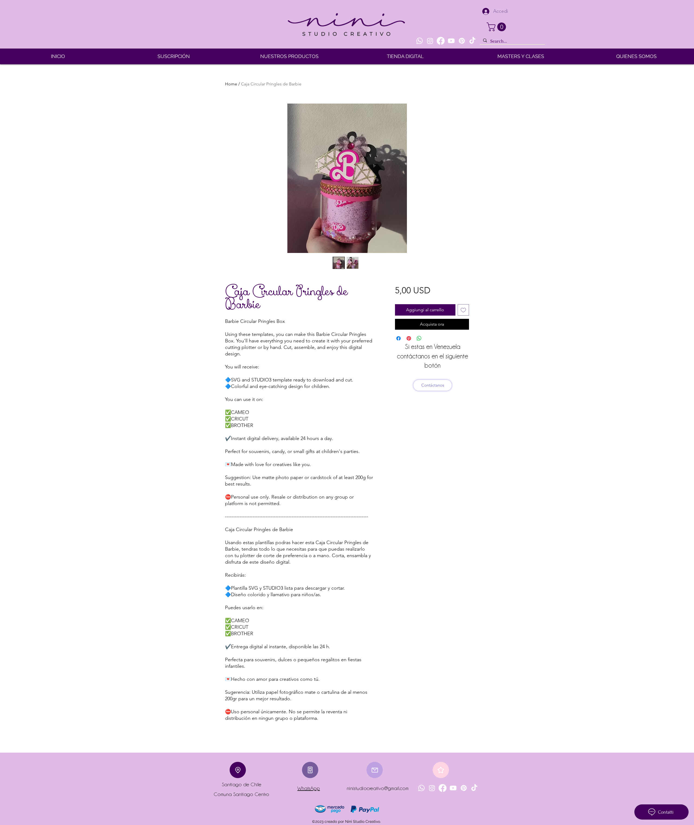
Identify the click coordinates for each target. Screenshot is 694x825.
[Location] (238, 770)
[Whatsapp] (419, 41)
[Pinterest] (462, 41)
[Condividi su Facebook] (398, 338)
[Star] (441, 770)
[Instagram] (430, 41)
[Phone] (310, 770)
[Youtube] (451, 41)
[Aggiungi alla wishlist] (463, 310)
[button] (497, 27)
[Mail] (375, 770)
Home (231, 83)
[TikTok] (472, 41)
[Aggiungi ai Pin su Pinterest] (409, 338)
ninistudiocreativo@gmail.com (378, 788)
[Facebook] (441, 41)
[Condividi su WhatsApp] (419, 338)
